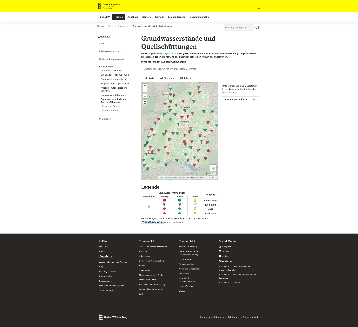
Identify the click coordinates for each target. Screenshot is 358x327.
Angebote (105, 256)
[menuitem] (104, 17)
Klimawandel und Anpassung (152, 284)
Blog (101, 267)
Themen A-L (147, 241)
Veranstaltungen (106, 290)
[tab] (149, 78)
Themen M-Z (187, 241)
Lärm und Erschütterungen (151, 289)
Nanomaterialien (186, 264)
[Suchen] (257, 27)
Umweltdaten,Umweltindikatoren (187, 280)
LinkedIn (225, 251)
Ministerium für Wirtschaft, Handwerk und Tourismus (237, 276)
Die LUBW (103, 247)
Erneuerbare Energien (149, 280)
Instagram (226, 247)
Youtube (225, 256)
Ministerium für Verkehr (229, 282)
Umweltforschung (187, 286)
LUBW (103, 241)
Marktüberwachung (188, 247)
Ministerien (226, 261)
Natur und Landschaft (189, 269)
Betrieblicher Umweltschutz (151, 261)
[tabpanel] (200, 153)
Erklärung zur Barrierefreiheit (243, 317)
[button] (240, 99)
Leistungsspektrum (107, 271)
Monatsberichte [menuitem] (110, 110)
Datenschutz (219, 317)
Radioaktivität (185, 273)
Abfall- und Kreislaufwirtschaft (153, 247)
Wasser (103, 37)
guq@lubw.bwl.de (154, 222)
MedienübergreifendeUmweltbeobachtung (188, 253)
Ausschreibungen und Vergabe (113, 262)
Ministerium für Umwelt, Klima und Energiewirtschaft (234, 268)
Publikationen (105, 281)
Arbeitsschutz (145, 256)
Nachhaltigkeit (185, 259)
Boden (142, 265)
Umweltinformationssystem (111, 285)
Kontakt (102, 251)
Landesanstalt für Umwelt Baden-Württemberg (113, 6)
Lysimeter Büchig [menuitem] (111, 106)
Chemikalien (144, 270)
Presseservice (105, 276)
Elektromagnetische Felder (151, 275)
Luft (141, 294)
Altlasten (143, 251)
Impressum (206, 317)
